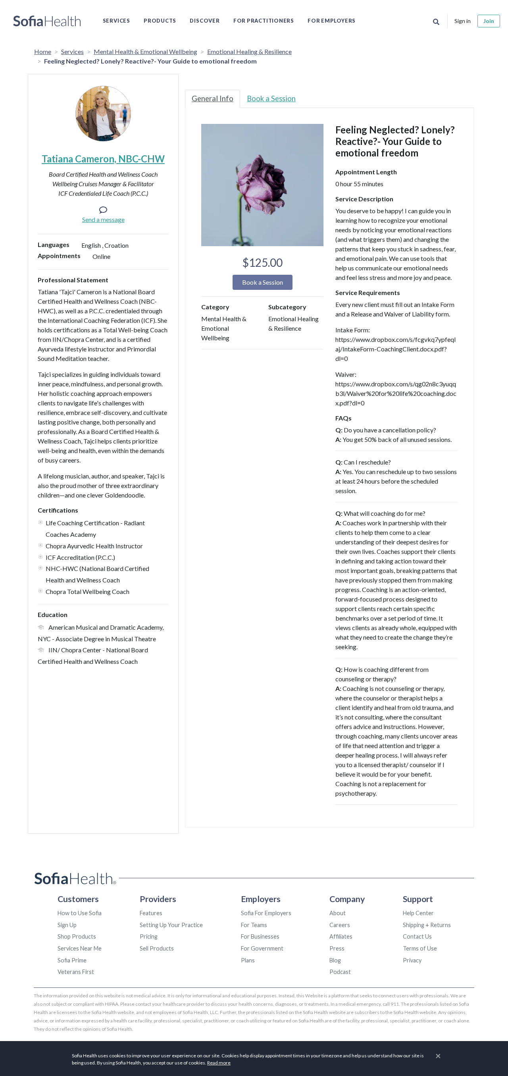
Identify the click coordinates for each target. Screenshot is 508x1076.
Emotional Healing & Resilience (249, 51)
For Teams (254, 925)
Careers (339, 925)
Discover (204, 20)
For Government (262, 948)
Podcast (340, 971)
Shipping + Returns (427, 925)
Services (116, 20)
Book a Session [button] (262, 282)
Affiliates (340, 936)
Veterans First (76, 971)
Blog (335, 960)
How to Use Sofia (80, 913)
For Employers (332, 20)
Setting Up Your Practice (171, 925)
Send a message (103, 219)
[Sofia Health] (47, 21)
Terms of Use (420, 948)
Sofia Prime (72, 960)
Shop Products (77, 936)
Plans (248, 960)
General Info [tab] (212, 98)
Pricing (149, 936)
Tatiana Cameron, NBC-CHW (103, 158)
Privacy (412, 960)
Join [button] (488, 20)
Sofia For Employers (266, 913)
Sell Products (157, 948)
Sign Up (67, 925)
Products (160, 20)
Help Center (418, 913)
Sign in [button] (462, 20)
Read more (219, 1063)
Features (151, 913)
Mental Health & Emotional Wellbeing (145, 51)
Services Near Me (80, 948)
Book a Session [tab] (271, 98)
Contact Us (417, 936)
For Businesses (260, 936)
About (337, 913)
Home (42, 51)
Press (336, 948)
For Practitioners (263, 20)
